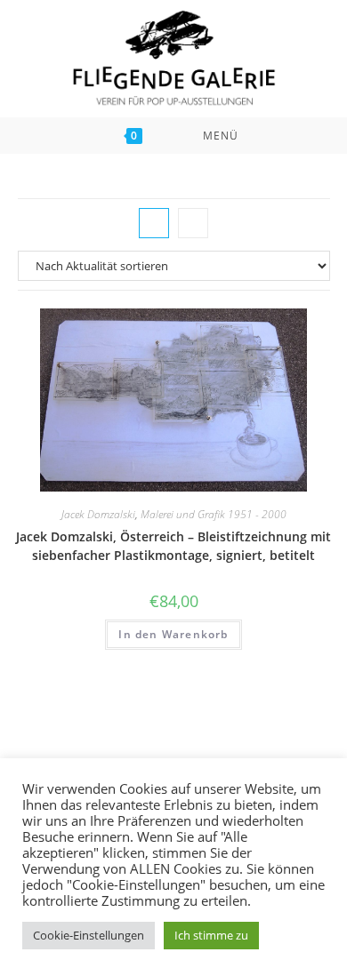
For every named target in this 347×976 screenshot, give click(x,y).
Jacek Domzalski (98, 514)
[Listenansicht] (193, 223)
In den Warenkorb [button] (173, 634)
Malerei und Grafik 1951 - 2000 (213, 514)
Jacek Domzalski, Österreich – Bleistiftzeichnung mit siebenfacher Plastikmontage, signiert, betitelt (173, 546)
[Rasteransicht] (154, 223)
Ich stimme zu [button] (211, 935)
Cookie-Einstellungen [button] (88, 935)
